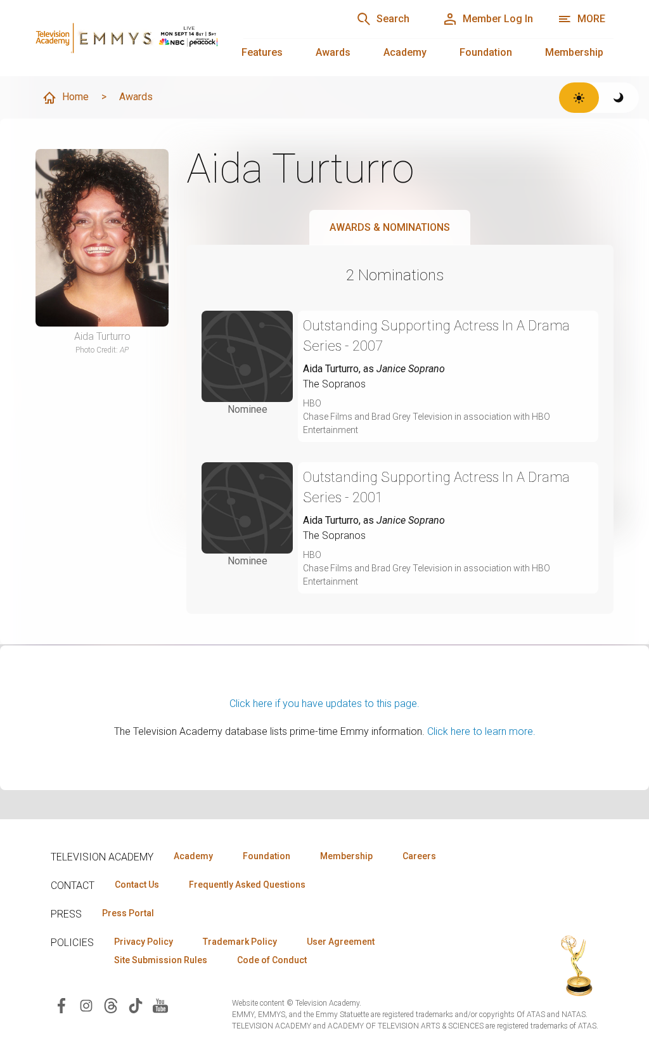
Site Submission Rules (160, 960)
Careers (419, 856)
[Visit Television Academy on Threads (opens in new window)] (111, 1005)
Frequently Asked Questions (247, 884)
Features (262, 52)
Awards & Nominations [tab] (390, 227)
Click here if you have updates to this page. (324, 703)
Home (75, 97)
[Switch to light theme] (579, 97)
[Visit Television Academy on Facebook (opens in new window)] (61, 1005)
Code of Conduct (272, 960)
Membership (574, 52)
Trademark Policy (240, 942)
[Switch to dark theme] (619, 97)
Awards (333, 52)
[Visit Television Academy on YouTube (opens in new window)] (160, 1005)
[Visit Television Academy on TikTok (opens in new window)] (135, 1005)
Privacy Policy (143, 942)
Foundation (485, 52)
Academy (405, 52)
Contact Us (137, 884)
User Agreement (341, 942)
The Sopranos (334, 384)
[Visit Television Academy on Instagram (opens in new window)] (86, 1005)
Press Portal (128, 913)
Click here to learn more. (481, 731)
